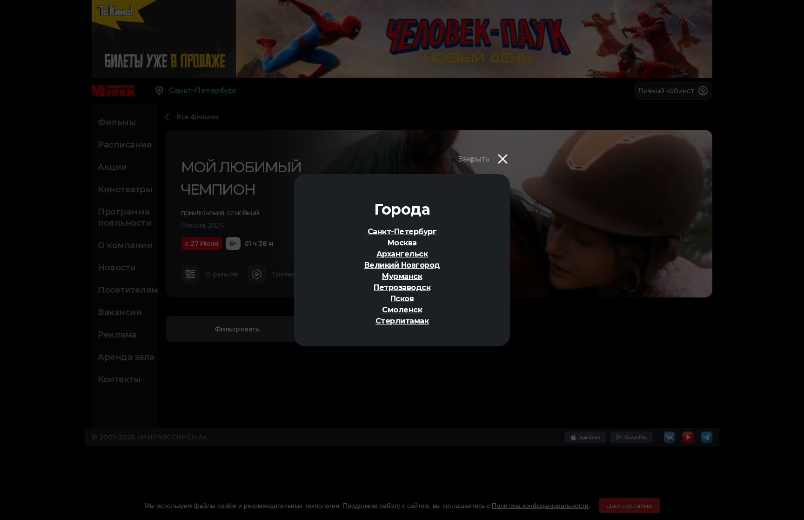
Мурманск (402, 276)
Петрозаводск (402, 287)
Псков (402, 298)
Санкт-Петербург (402, 231)
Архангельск (402, 254)
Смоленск (402, 309)
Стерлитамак (402, 321)
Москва (402, 242)
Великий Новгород (402, 265)
